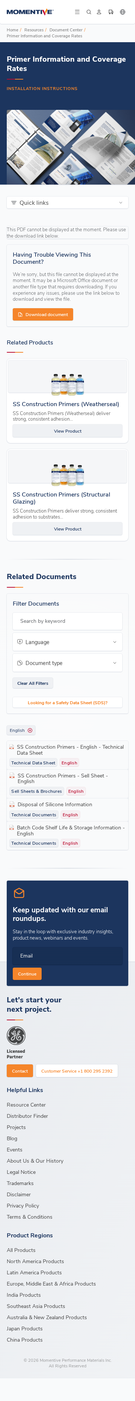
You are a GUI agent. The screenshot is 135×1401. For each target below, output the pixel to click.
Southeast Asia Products (36, 1305)
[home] (40, 12)
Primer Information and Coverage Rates (44, 36)
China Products (25, 1339)
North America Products (35, 1261)
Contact (20, 1071)
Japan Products (25, 1328)
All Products (21, 1249)
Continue (27, 974)
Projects (16, 1127)
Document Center (66, 30)
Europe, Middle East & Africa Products (51, 1283)
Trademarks (20, 1183)
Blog (12, 1138)
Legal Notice (21, 1171)
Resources (34, 30)
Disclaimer (19, 1194)
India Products (24, 1294)
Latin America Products (34, 1272)
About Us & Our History (35, 1160)
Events (14, 1149)
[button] (77, 12)
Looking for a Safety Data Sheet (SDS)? (68, 702)
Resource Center (26, 1104)
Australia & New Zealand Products (47, 1317)
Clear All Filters (32, 683)
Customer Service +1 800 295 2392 (76, 1071)
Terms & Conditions (29, 1216)
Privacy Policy (23, 1205)
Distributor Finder (27, 1115)
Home (12, 30)
